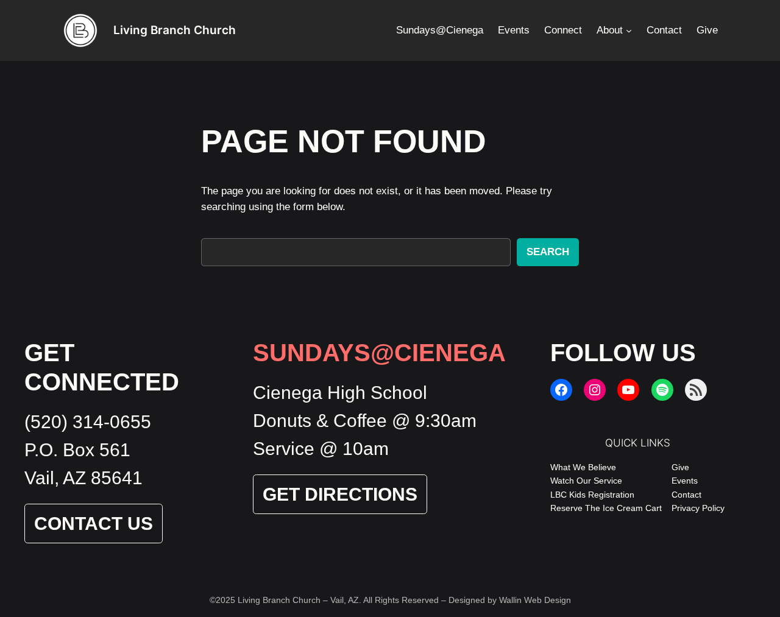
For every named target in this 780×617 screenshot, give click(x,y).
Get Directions (340, 494)
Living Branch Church (174, 30)
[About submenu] (629, 30)
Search (547, 252)
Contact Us (93, 523)
